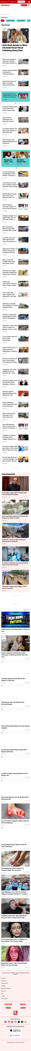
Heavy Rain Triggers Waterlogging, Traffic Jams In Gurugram (14, 587)
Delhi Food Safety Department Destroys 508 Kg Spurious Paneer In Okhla (14, 517)
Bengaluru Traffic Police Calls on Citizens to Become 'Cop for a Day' (10, 327)
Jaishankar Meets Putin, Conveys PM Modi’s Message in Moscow (10, 382)
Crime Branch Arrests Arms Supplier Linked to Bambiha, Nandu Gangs (10, 184)
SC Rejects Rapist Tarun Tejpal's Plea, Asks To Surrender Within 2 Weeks (10, 218)
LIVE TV (24, 5)
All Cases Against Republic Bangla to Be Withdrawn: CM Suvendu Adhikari (9, 394)
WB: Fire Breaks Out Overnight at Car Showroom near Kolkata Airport (9, 416)
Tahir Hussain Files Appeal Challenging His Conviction (10, 141)
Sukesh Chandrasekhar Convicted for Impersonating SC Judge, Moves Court (10, 73)
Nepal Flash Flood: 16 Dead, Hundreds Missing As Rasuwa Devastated (9, 84)
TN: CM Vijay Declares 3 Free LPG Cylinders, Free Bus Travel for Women (10, 459)
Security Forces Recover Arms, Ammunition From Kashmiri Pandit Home (10, 361)
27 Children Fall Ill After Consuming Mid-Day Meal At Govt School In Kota (15, 564)
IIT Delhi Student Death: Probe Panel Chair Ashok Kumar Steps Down (10, 109)
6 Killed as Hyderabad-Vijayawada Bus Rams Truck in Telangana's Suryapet (10, 317)
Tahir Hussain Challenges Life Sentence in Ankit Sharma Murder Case (9, 120)
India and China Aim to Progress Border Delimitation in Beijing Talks (10, 350)
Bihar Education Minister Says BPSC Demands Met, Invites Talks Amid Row (9, 229)
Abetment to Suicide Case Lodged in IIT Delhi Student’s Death (10, 305)
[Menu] (29, 5)
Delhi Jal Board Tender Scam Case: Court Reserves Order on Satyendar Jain (10, 196)
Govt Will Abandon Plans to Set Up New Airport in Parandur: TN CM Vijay (10, 427)
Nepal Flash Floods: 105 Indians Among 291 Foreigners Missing (10, 250)
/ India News (6, 14)
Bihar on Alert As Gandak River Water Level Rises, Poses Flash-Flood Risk (9, 262)
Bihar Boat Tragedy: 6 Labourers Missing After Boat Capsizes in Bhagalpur (9, 62)
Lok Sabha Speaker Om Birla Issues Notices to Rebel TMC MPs (10, 130)
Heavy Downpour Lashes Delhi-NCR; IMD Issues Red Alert (10, 404)
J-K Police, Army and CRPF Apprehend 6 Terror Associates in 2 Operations (9, 240)
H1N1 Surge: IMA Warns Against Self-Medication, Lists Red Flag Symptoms (9, 295)
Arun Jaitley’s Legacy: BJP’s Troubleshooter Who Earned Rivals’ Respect (14, 493)
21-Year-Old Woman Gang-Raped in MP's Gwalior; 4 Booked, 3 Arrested (9, 174)
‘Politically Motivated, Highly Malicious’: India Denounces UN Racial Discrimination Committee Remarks (10, 97)
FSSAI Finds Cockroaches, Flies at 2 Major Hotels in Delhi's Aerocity (10, 284)
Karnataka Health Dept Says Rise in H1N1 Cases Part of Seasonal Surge (10, 448)
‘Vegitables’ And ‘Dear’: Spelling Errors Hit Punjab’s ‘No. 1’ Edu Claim (10, 372)
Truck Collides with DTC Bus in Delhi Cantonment (10, 338)
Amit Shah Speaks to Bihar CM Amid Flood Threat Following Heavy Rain (14, 48)
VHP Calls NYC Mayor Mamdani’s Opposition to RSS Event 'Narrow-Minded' (10, 273)
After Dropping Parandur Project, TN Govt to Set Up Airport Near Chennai (9, 207)
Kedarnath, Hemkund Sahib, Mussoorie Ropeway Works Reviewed (13, 540)
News (2, 14)
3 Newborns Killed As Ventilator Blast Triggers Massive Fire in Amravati (10, 438)
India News (4, 53)
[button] (20, 103)
